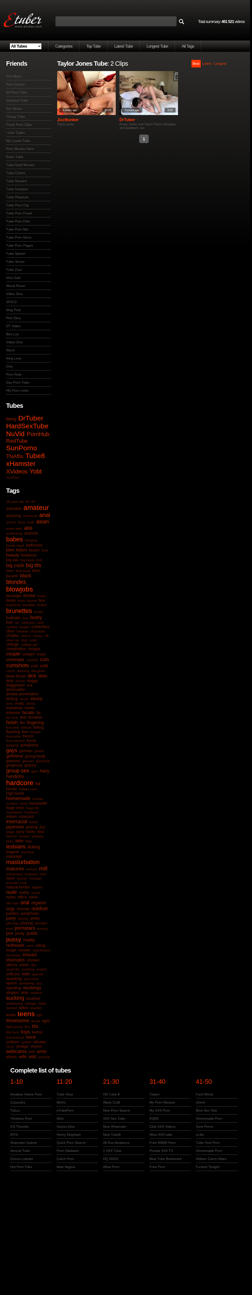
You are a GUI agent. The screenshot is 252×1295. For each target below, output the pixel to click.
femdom (35, 717)
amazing (13, 516)
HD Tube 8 (111, 1094)
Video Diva (14, 294)
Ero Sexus (14, 108)
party (11, 918)
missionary (14, 874)
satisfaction (41, 950)
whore (11, 1057)
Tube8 (35, 456)
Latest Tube (123, 46)
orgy (10, 908)
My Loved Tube (18, 141)
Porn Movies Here (20, 149)
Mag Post (13, 310)
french (28, 736)
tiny (27, 1027)
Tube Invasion (17, 189)
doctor (20, 681)
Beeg (11, 419)
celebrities (40, 627)
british (42, 605)
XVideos (17, 471)
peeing (23, 918)
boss (21, 600)
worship (44, 1057)
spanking (14, 979)
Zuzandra (17, 1102)
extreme (13, 713)
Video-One (14, 342)
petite (35, 918)
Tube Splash (15, 253)
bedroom (29, 555)
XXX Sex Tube (114, 1118)
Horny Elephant (69, 1135)
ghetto (39, 751)
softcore (13, 974)
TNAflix (14, 456)
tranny (37, 1032)
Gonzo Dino (66, 1126)
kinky (30, 832)
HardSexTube (27, 426)
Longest (220, 63)
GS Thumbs (19, 1126)
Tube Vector (15, 261)
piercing (12, 923)
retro (30, 946)
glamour (13, 761)
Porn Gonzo (15, 84)
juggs (10, 832)
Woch (10, 350)
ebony (36, 698)
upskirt (26, 1042)
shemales (15, 960)
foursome (13, 736)
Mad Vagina (66, 1167)
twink (31, 1037)
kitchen (11, 836)
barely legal (15, 545)
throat (35, 1021)
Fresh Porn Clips (19, 124)
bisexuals (23, 571)
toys (25, 1031)
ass (28, 528)
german (25, 751)
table (42, 1003)
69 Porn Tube (16, 92)
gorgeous (14, 765)
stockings (32, 987)
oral (25, 902)
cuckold (32, 660)
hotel (23, 803)
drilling (12, 699)
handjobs (15, 776)
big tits (33, 565)
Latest (206, 63)
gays (11, 750)
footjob (35, 732)
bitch (36, 571)
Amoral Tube (20, 1151)
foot (25, 732)
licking (34, 846)
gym (34, 771)
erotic (19, 703)
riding (40, 945)
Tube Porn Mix (17, 229)
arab (30, 522)
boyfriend (13, 605)
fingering (35, 722)
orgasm (38, 902)
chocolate (37, 631)
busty (36, 617)
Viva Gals (13, 278)
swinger (31, 1003)
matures (15, 868)
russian (24, 950)
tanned (11, 1008)
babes (14, 539)
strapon (12, 992)
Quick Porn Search (71, 1143)
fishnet (26, 727)
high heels (15, 793)
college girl (29, 644)
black (25, 575)
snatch (41, 969)
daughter (38, 671)
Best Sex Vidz (206, 1110)
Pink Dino (13, 318)
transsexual (15, 1037)
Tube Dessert (16, 181)
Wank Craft (111, 1102)
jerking (32, 827)
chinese (22, 631)
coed (33, 640)
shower (33, 960)
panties (12, 913)
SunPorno (21, 448)
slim (34, 965)
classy (37, 636)
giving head (35, 756)
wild (32, 1056)
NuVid (15, 434)
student (36, 993)
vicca (10, 1046)
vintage (22, 1046)
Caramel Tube (17, 100)
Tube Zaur (14, 270)
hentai (11, 789)
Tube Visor (65, 1094)
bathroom (34, 545)
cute (44, 665)
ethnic (31, 703)
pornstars (25, 928)
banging (31, 540)
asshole (31, 533)
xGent (200, 1102)
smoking (27, 969)
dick (32, 675)
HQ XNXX (110, 1159)
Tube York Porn (208, 1143)
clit (46, 636)
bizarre (12, 576)
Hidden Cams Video (211, 1159)
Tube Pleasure (17, 197)
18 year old (14, 502)
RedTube (17, 441)
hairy (44, 771)
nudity (24, 892)
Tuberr (154, 1094)
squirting (13, 988)
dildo (42, 676)
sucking (15, 998)
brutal (38, 612)
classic (26, 636)
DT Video (13, 326)
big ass (12, 560)
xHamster (20, 463)
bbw (10, 549)
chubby (12, 635)
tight (46, 1021)
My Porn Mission (162, 1102)
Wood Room (15, 286)
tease (11, 1015)
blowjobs (19, 589)
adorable (13, 508)
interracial (16, 821)
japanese (15, 826)
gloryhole (43, 761)
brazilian (28, 605)
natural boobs (18, 887)
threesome (17, 1020)
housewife (38, 803)
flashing (13, 732)
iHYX (14, 1135)
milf (43, 868)
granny (30, 765)
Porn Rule (13, 374)
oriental (23, 909)
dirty (9, 681)
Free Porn (157, 1167)
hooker (37, 799)
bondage (13, 596)
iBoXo (61, 1102)
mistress (31, 874)
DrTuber (30, 418)
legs (28, 841)
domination (15, 689)
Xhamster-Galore (23, 1143)
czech (10, 671)
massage (14, 856)
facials (28, 712)
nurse (35, 893)
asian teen (14, 528)
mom (10, 878)
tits (35, 1026)
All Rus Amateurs (116, 1143)
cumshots (17, 665)
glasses (28, 761)
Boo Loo (12, 334)
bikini (10, 571)
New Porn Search (116, 1110)
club (24, 640)
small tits (13, 969)
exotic (30, 708)
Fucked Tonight (208, 1167)
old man (12, 903)
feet (23, 717)
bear (45, 550)
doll (29, 685)
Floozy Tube (15, 116)
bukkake (13, 618)
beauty (12, 555)
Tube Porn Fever (19, 213)
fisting (38, 727)
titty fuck (12, 1032)
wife (23, 1056)
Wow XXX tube (160, 1135)
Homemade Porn (209, 1118)
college (12, 644)
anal (44, 515)
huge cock (15, 808)
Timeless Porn (21, 1118)
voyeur (36, 1046)
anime (11, 522)
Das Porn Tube (17, 382)
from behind (15, 741)
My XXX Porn (159, 1110)
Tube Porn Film (18, 221)
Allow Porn (111, 1167)
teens (26, 1014)
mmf (43, 874)
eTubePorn (65, 1110)
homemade (18, 798)
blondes (16, 582)
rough (11, 950)
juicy (20, 832)
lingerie (12, 852)
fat (38, 713)
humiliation (14, 812)
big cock (15, 565)
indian (11, 816)
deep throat (16, 676)
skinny (11, 965)
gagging (12, 745)
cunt (34, 666)
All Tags (188, 46)
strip (24, 992)
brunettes (19, 610)
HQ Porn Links (17, 390)
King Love (13, 358)
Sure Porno (204, 1126)
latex (9, 841)
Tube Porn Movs (19, 237)
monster (35, 878)
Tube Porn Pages (19, 245)
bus (25, 618)
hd (37, 783)
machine (27, 852)
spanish (38, 974)
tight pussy (14, 1027)
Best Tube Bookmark (165, 1159)
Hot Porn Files (21, 1167)
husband (31, 812)
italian (33, 822)
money (22, 878)
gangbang (29, 745)
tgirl (39, 1015)
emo (9, 703)
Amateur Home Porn (26, 1094)
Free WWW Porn (162, 1143)
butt (9, 622)
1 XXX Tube (112, 1151)
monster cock (16, 883)
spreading (26, 983)
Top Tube (93, 46)
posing (42, 928)
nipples (37, 887)
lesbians (16, 846)
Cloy (9, 366)
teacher (36, 1008)
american (30, 516)
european (14, 708)
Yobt (36, 471)
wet (32, 1052)
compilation (16, 649)
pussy (13, 939)
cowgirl (28, 654)
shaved (29, 954)
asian (42, 521)
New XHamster (114, 1126)
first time (12, 727)
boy (42, 600)
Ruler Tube (14, 157)
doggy (32, 681)
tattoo (23, 1008)
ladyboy (38, 836)
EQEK (154, 1118)
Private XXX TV (161, 1151)
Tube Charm (15, 173)
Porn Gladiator (68, 1151)
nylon (11, 897)
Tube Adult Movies (20, 165)
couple (13, 653)
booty (11, 600)
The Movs (13, 76)
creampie (15, 659)
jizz (42, 827)
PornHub (38, 434)
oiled (33, 897)
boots (41, 596)
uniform (12, 1042)
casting (11, 627)
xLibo (200, 1135)
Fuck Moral (204, 1094)
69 (33, 502)
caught (24, 627)
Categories (64, 46)
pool (9, 928)
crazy (41, 654)
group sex (17, 771)
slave (24, 965)
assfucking (14, 533)
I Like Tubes (15, 133)
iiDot (60, 1118)
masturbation (23, 862)
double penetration (22, 694)
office (22, 897)
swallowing (14, 1003)
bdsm (21, 549)
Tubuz (15, 1110)
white (42, 1051)
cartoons (28, 622)
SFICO (11, 302)
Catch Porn (65, 1159)
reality (29, 939)
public (32, 933)
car (16, 622)
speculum (31, 979)
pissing (26, 923)
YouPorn (12, 477)
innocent (26, 816)
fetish (12, 722)
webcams (16, 1051)
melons (31, 869)
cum (44, 659)
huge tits (32, 808)
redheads (15, 945)
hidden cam (28, 789)
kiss (40, 832)
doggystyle (15, 685)
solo (26, 973)
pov (9, 933)
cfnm (10, 631)
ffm (22, 723)
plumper (41, 923)
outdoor (40, 908)
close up (12, 640)
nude (11, 892)
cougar (34, 649)
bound (32, 600)
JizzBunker (68, 119)
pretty (20, 933)
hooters (12, 803)
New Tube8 (112, 1135)
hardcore (19, 783)
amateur (36, 507)
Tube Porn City (17, 205)
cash (40, 622)
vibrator (39, 1042)
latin (19, 840)
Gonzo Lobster (21, 1159)
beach (34, 550)
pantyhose (30, 913)
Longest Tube (157, 46)
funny (31, 740)
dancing (23, 671)
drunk (24, 699)
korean (24, 836)
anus (21, 522)
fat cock (12, 717)
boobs (29, 595)
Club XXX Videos (162, 1126)
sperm (11, 983)
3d (27, 502)
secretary (13, 955)
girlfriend (14, 756)
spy (39, 983)
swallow (33, 998)
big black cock (31, 560)
